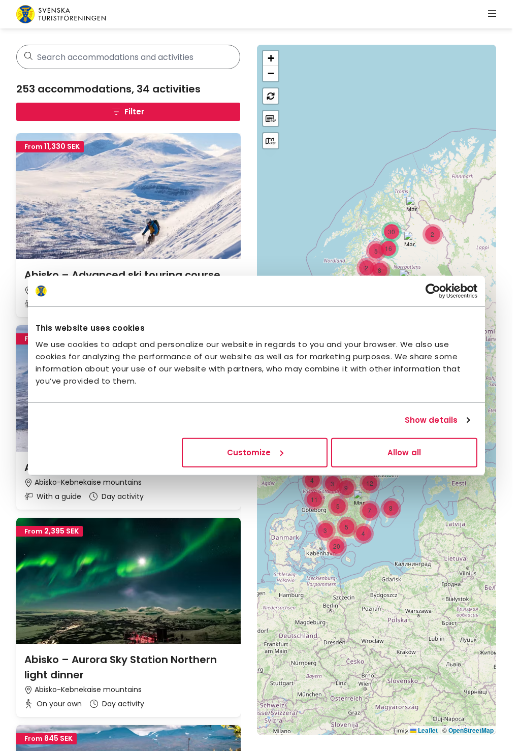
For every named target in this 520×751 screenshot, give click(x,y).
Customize (249, 452)
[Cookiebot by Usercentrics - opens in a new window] (432, 291)
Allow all (404, 452)
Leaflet (427, 730)
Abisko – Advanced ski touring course (122, 275)
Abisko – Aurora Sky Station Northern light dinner (120, 667)
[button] (432, 234)
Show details (431, 420)
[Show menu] (492, 14)
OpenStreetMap (471, 730)
